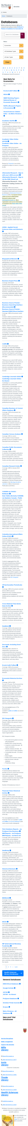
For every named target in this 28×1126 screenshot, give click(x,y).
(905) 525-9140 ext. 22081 (10, 1074)
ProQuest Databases (10, 998)
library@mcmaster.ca (8, 1056)
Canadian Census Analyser (11, 434)
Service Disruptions (7, 1038)
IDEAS (6, 94)
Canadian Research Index (11, 466)
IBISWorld (5, 898)
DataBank (5, 626)
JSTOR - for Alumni (9, 994)
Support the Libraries (7, 1045)
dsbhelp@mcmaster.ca (8, 200)
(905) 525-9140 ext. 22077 (10, 1059)
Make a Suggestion (7, 1041)
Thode (4, 1078)
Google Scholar (8, 988)
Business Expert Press (10, 281)
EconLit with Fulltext (10, 91)
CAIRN (4, 344)
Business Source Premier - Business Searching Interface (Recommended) (12, 305)
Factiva (5, 769)
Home (4, 12)
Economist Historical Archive (12, 678)
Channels (10, 163)
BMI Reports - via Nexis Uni (11, 835)
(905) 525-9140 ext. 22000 (10, 1089)
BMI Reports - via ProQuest (11, 833)
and (13, 710)
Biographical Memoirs (10, 259)
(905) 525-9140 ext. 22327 (10, 1104)
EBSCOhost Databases (11, 984)
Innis (4, 1063)
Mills (4, 1048)
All (3, 68)
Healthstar (6, 850)
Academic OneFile (8, 120)
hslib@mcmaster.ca (8, 1101)
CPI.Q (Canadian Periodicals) (12, 585)
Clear (7, 62)
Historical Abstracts (9, 869)
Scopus (6, 1007)
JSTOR (5, 992)
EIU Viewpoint (14, 577)
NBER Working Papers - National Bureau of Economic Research (12, 100)
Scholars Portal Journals (11, 1003)
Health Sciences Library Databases (11, 973)
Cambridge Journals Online (11, 376)
